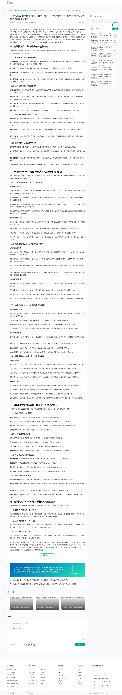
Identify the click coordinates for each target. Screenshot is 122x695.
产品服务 (25, 3)
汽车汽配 (31, 680)
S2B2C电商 (60, 675)
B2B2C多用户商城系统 (12, 683)
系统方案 (80, 681)
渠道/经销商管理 (62, 678)
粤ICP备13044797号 (109, 693)
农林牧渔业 (32, 677)
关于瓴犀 (80, 666)
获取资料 (83, 3)
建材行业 (31, 669)
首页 (15, 10)
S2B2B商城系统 (11, 672)
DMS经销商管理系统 (12, 680)
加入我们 (80, 675)
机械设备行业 (44, 677)
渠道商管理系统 (11, 677)
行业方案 (35, 3)
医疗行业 (31, 672)
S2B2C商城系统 (11, 675)
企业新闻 (60, 684)
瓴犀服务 (80, 684)
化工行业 (31, 675)
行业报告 (60, 681)
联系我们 (80, 672)
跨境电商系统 (10, 686)
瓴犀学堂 (19, 10)
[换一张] (29, 644)
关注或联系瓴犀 (98, 666)
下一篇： (44, 584)
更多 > (42, 683)
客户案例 (80, 678)
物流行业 (31, 683)
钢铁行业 (43, 669)
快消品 (42, 672)
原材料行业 (43, 675)
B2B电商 (60, 669)
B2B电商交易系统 (11, 669)
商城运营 (25, 10)
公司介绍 (80, 669)
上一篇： (39, 580)
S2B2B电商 (60, 672)
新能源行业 (43, 680)
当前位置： (10, 10)
